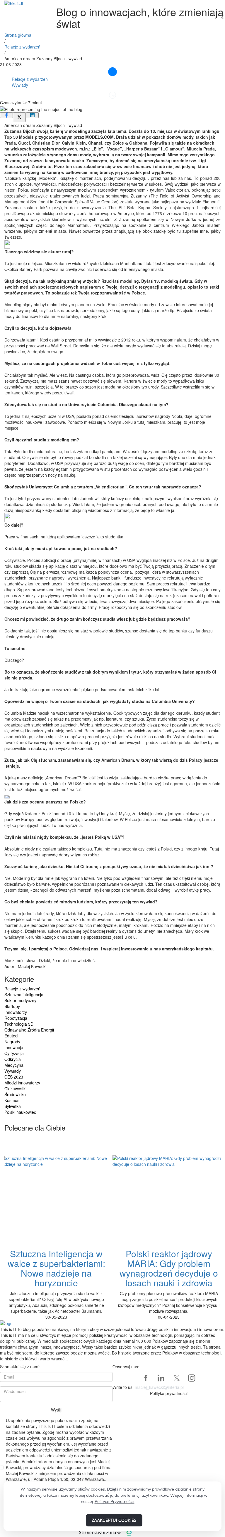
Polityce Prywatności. (114, 1501)
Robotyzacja (15, 1018)
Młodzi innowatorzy (22, 1083)
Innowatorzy (15, 1012)
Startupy (12, 1006)
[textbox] (112, 151)
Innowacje (13, 1047)
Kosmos (11, 1100)
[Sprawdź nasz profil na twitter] (176, 1378)
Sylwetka (12, 1106)
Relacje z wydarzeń (22, 47)
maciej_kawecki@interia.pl (159, 1387)
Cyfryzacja (14, 1053)
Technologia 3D (18, 1024)
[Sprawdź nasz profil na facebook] (146, 1378)
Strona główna (17, 35)
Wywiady (20, 85)
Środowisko (15, 1094)
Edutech (12, 1036)
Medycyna (13, 1065)
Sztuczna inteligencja (23, 994)
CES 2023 (13, 1077)
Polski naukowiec (20, 1112)
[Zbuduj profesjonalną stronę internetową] (133, 1532)
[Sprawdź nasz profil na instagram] (191, 1378)
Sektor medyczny (20, 1000)
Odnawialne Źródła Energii (29, 1030)
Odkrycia (12, 1059)
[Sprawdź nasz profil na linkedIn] (161, 1378)
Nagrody (12, 1041)
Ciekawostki (15, 1088)
